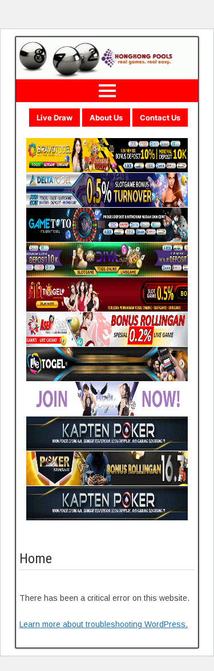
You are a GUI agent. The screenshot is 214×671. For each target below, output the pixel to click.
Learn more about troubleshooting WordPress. (103, 624)
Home (35, 559)
